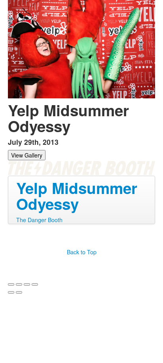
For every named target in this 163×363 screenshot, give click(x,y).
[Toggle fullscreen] (27, 284)
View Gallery (26, 155)
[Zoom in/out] (35, 284)
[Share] (19, 284)
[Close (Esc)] (11, 284)
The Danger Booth (39, 220)
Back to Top (82, 252)
